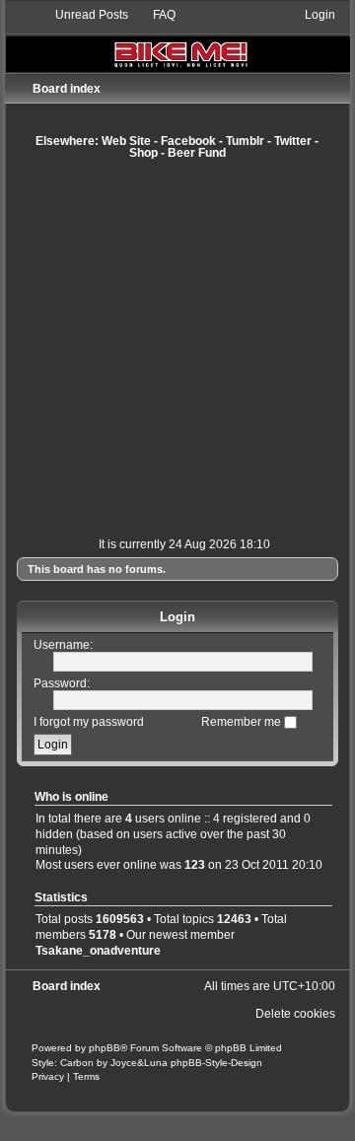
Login (177, 616)
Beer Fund (197, 153)
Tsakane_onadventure (98, 951)
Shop (143, 153)
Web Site (126, 141)
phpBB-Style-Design (216, 1062)
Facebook (188, 141)
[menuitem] (82, 15)
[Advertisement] (177, 348)
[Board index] (178, 39)
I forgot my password (89, 722)
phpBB (104, 1047)
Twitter (293, 141)
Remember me (242, 722)
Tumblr (245, 141)
